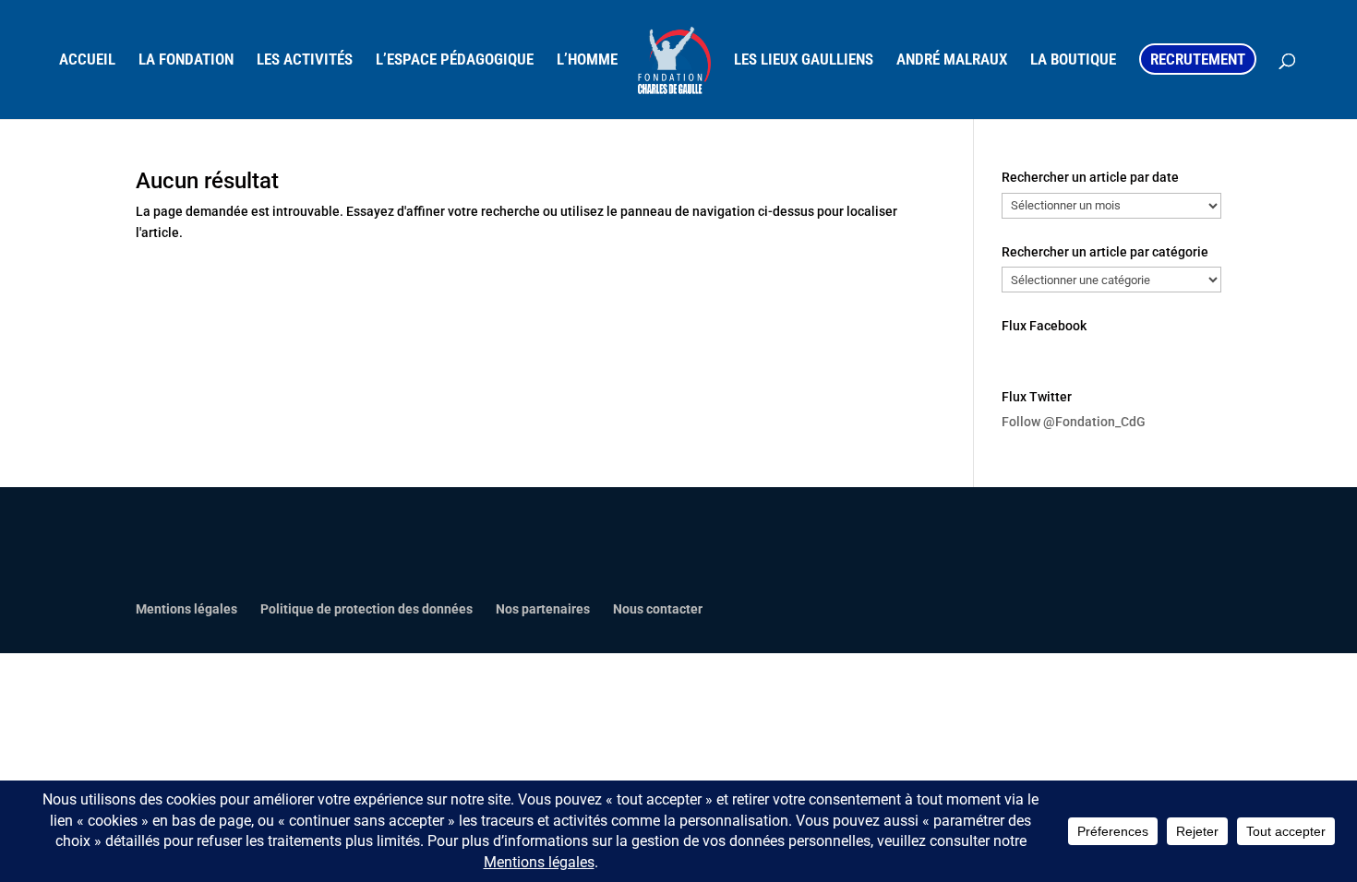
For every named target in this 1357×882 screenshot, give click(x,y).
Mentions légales (186, 609)
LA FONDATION (186, 60)
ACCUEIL (87, 60)
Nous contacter (658, 609)
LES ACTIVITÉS (305, 60)
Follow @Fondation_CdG (1074, 421)
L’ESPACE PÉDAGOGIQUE (455, 60)
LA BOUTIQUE (1073, 60)
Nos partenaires (543, 609)
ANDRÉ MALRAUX (951, 60)
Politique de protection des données (366, 609)
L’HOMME (587, 60)
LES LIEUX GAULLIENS (803, 60)
